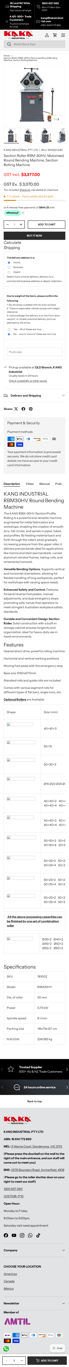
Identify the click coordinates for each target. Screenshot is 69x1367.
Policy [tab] (59, 484)
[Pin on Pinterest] (30, 409)
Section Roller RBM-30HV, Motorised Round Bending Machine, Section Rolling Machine (30, 59)
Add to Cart (49, 1360)
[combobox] (34, 44)
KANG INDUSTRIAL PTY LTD (21, 150)
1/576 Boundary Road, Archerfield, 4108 (37, 1170)
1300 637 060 (13, 1189)
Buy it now (34, 235)
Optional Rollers (15, 699)
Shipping (25, 190)
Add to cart (46, 224)
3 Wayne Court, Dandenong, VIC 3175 (36, 1146)
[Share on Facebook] (23, 409)
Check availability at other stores (28, 380)
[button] (55, 35)
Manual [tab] (44, 484)
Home (7, 56)
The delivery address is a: (21, 257)
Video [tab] (30, 484)
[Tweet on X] (16, 409)
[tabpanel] (34, 769)
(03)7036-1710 (14, 1196)
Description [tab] (12, 484)
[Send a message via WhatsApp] (6, 1348)
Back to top (34, 1101)
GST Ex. (21, 184)
